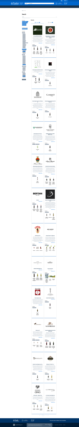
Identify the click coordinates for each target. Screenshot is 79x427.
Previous (44, 181)
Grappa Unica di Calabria (48, 379)
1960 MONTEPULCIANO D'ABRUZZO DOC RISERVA (34, 279)
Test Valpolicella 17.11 (50, 280)
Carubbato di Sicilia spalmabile (37, 346)
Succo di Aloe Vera (37, 149)
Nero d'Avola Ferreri (37, 118)
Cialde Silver (37, 250)
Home (22, 10)
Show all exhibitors (26, 4)
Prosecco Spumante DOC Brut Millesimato (53, 183)
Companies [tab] (38, 22)
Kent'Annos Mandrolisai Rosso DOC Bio (53, 347)
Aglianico (47, 52)
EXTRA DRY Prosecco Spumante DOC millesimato (50, 183)
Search (23, 16)
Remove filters (24, 79)
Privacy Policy (56, 424)
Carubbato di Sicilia (34, 345)
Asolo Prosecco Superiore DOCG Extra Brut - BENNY (37, 52)
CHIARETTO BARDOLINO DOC (36, 82)
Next (43, 248)
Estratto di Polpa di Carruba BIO (41, 346)
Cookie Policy (49, 424)
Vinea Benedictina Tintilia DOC (50, 150)
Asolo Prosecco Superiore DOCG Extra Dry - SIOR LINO (41, 53)
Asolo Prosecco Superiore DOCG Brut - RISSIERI (34, 52)
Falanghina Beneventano (48, 410)
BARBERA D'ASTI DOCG (46, 217)
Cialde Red (34, 250)
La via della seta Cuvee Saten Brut (41, 409)
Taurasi (53, 52)
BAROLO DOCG (50, 217)
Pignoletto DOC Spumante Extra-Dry (37, 314)
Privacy (46, 424)
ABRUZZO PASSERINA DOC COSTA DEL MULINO (41, 279)
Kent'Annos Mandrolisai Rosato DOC (46, 347)
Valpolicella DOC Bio (53, 279)
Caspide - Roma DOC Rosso (50, 308)
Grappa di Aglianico (52, 410)
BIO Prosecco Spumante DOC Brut (46, 183)
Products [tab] (51, 22)
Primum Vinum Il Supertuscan (37, 182)
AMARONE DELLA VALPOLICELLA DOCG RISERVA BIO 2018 (46, 281)
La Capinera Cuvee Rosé (37, 409)
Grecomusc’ (50, 52)
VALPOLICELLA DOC (39, 82)
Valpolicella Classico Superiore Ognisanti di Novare (41, 210)
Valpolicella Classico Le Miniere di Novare (37, 210)
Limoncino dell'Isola (52, 379)
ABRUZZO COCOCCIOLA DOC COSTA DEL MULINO (37, 279)
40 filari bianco (46, 251)
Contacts (64, 424)
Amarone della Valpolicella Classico (34, 210)
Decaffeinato (41, 250)
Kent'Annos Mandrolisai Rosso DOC (50, 347)
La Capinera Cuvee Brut (34, 409)
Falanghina (50, 250)
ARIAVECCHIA (50, 85)
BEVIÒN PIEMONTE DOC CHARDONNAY (53, 218)
